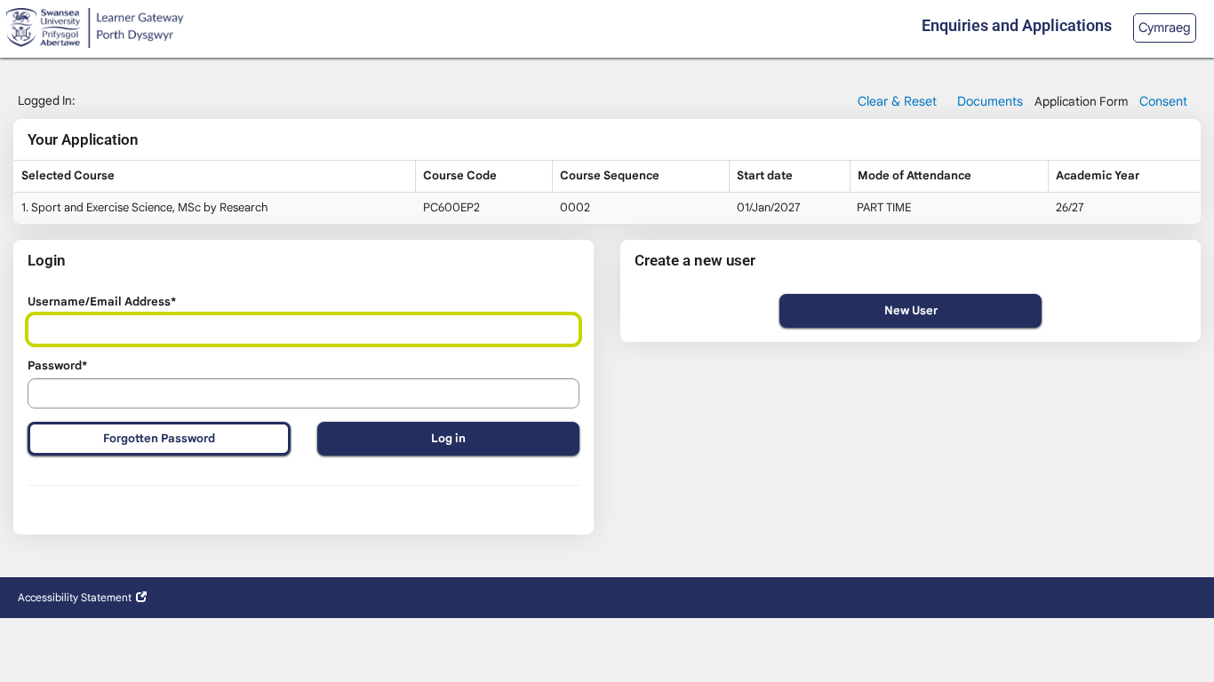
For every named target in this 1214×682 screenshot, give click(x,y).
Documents (990, 101)
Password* (57, 365)
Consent (1163, 101)
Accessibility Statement (75, 597)
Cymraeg (1164, 28)
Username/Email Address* (102, 301)
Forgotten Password (159, 438)
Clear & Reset (897, 101)
